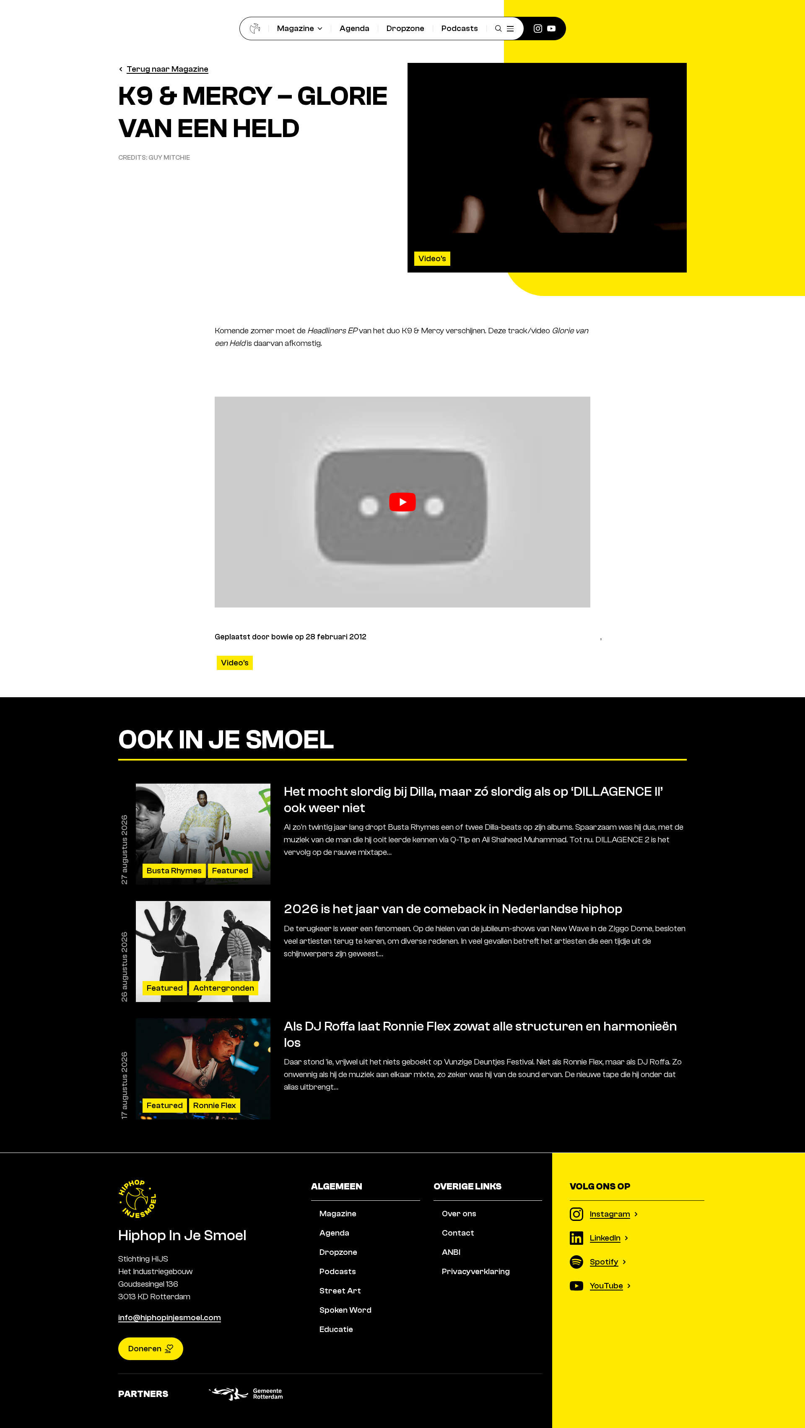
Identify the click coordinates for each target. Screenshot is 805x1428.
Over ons (459, 1213)
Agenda (354, 28)
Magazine (295, 28)
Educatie (336, 1329)
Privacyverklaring (476, 1271)
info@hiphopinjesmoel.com (169, 1317)
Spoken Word (345, 1310)
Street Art (340, 1291)
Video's (432, 258)
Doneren (144, 1348)
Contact (458, 1233)
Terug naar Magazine (167, 69)
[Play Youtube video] (402, 502)
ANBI (451, 1252)
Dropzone (405, 28)
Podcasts (459, 28)
